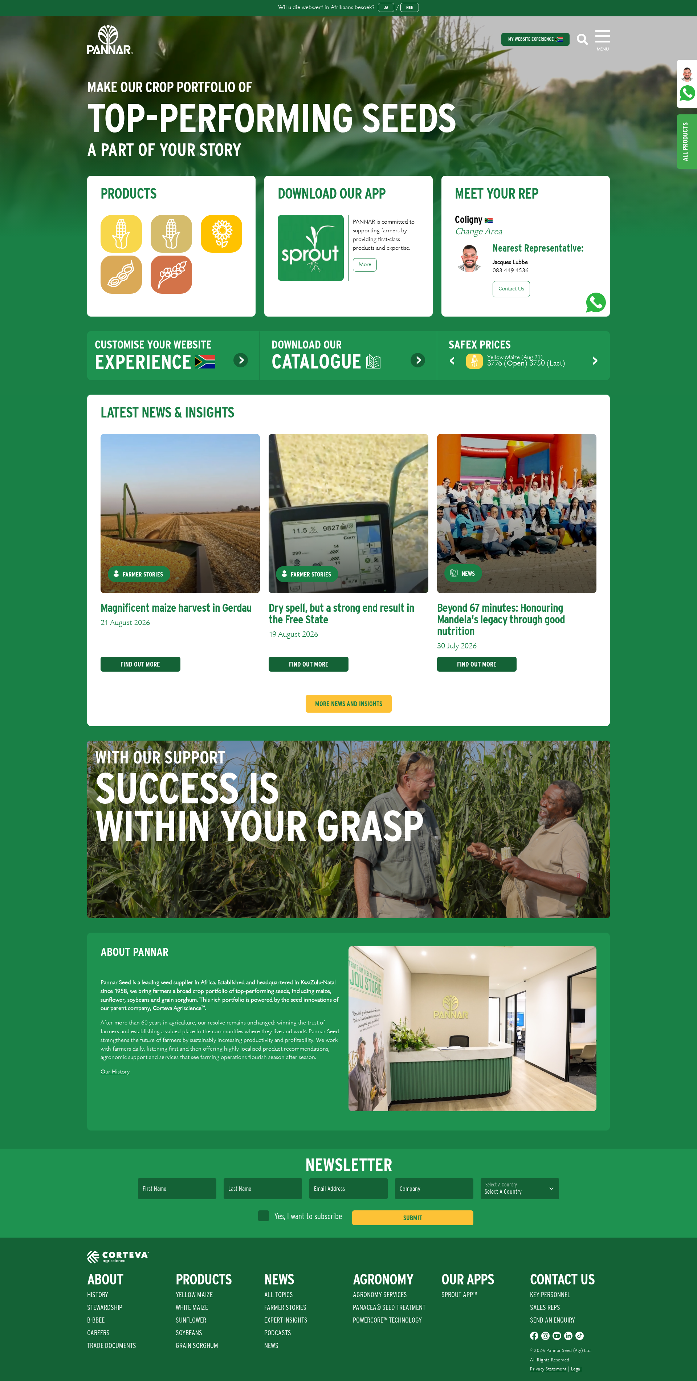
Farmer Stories (285, 1307)
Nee (409, 7)
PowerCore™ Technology (387, 1320)
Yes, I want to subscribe (308, 1216)
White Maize (192, 1307)
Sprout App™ (459, 1294)
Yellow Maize (194, 1294)
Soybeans (189, 1332)
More (365, 265)
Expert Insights (285, 1320)
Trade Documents (111, 1345)
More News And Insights (348, 704)
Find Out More (140, 664)
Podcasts (277, 1332)
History (97, 1294)
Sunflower (191, 1320)
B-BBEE (96, 1320)
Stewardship (104, 1307)
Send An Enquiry (552, 1320)
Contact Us (511, 289)
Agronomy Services (380, 1294)
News (271, 1345)
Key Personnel (550, 1294)
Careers (98, 1332)
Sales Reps (545, 1307)
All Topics (278, 1294)
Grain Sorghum (197, 1345)
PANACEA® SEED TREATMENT (389, 1307)
